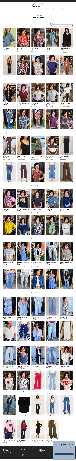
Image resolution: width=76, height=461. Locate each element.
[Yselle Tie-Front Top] (38, 331)
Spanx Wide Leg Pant (49, 440)
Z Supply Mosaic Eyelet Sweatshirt (65, 366)
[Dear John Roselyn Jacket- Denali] (38, 279)
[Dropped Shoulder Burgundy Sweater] (23, 92)
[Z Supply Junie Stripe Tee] (23, 380)
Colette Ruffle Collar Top (21, 235)
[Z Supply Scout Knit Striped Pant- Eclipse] (52, 251)
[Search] (69, 5)
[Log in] (71, 5)
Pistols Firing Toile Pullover (64, 391)
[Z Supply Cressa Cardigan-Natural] (66, 225)
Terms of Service (63, 457)
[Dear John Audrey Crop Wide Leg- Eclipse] (52, 331)
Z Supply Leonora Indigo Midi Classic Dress (23, 263)
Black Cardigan (5, 103)
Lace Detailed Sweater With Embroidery (23, 209)
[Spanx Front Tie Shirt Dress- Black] (38, 429)
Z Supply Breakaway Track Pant (8, 156)
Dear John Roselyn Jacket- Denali (36, 289)
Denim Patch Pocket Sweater (64, 209)
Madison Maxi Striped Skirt (7, 317)
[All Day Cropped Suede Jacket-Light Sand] (9, 65)
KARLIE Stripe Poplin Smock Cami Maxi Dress (52, 290)
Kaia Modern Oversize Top (7, 235)
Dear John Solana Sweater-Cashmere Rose (9, 441)
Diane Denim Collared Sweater (51, 103)
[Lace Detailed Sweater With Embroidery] (23, 198)
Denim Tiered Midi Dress (7, 48)
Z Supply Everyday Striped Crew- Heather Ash (8, 263)
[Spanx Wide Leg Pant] (52, 429)
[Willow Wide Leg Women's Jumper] (9, 119)
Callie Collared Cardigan (35, 103)
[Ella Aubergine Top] (38, 37)
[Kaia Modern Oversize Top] (9, 225)
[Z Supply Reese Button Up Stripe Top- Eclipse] (38, 251)
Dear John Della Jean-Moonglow (51, 415)
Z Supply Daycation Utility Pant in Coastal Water (36, 318)
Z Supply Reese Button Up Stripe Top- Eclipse (37, 263)
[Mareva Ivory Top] (9, 331)
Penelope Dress (48, 48)
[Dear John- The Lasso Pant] (23, 172)
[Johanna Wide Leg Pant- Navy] (23, 331)
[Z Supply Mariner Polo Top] (52, 145)
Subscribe (64, 454)
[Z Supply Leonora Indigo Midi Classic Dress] (23, 251)
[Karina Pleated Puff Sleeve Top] (38, 198)
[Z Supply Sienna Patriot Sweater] (9, 380)
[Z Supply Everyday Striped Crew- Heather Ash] (9, 251)
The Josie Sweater (6, 209)
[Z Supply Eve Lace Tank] (23, 145)
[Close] (73, 443)
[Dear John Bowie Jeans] (52, 172)
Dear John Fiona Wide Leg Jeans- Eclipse (51, 392)
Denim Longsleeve (49, 209)
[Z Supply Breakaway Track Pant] (9, 145)
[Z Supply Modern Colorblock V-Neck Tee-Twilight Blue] (23, 355)
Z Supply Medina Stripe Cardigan (36, 156)
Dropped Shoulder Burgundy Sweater (23, 103)
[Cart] (73, 5)
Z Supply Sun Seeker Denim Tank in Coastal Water (23, 318)
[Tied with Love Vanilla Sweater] (66, 92)
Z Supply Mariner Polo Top (50, 156)
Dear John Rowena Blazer (7, 415)
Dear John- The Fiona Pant (64, 156)
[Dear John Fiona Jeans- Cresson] (9, 279)
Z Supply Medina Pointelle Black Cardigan (65, 49)
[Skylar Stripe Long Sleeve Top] (23, 119)
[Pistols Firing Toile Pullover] (66, 380)
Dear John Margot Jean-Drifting (65, 415)
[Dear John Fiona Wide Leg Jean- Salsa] (38, 380)
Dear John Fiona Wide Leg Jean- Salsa (37, 391)
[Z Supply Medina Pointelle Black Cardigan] (66, 37)
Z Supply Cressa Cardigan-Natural (65, 235)
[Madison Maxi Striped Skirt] (9, 306)
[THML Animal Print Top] (52, 225)
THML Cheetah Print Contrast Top (36, 235)
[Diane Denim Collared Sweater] (52, 92)
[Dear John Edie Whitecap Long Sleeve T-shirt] (38, 405)
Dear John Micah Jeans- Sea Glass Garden (22, 290)
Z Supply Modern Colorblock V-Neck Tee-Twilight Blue (23, 367)
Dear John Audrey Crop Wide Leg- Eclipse (51, 342)
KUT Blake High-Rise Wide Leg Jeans (66, 289)
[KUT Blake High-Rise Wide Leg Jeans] (66, 279)
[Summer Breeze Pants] (66, 331)
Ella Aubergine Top (34, 48)
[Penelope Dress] (52, 37)
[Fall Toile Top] (38, 65)
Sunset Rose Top (19, 48)
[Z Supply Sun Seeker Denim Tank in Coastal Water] (23, 306)
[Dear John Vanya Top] (38, 172)
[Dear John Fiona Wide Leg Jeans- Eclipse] (52, 380)
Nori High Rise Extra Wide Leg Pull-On (52, 317)
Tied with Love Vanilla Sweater (65, 103)
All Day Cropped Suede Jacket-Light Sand (8, 76)
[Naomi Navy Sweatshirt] (52, 65)
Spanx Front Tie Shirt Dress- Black (37, 440)
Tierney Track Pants (34, 366)
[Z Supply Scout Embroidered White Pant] (9, 355)
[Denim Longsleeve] (52, 198)
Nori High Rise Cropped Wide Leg (51, 366)
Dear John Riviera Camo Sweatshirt (66, 262)
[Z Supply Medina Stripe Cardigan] (38, 145)
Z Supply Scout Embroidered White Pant (9, 366)
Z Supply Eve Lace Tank (21, 156)
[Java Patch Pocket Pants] (66, 172)
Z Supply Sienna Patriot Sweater (8, 391)
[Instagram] (73, 0)
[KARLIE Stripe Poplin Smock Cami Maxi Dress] (52, 279)
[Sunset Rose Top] (23, 37)
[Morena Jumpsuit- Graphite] (66, 306)
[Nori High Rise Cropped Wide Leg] (52, 355)
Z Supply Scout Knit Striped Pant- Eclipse (51, 263)
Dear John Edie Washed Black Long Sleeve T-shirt (22, 416)
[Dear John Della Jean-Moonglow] (52, 405)
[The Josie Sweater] (9, 198)
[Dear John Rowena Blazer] (9, 405)
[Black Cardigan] (9, 92)
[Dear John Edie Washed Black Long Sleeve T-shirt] (23, 405)
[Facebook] (71, 0)
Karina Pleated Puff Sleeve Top (36, 209)
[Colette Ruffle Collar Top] (23, 225)
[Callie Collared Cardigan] (38, 92)
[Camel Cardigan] (66, 65)
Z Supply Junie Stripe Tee (21, 391)
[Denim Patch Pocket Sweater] (66, 198)
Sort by (51, 23)
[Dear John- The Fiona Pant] (66, 145)
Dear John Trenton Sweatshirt (22, 440)
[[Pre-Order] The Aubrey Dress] (38, 119)
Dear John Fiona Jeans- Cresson (8, 289)
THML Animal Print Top (49, 235)
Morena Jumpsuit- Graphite (64, 317)
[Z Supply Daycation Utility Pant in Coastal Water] (38, 306)
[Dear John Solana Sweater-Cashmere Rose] (9, 429)
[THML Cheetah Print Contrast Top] (38, 225)
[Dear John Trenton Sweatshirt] (23, 429)
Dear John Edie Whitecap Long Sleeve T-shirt (37, 416)
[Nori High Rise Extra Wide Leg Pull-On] (52, 306)
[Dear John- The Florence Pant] (9, 172)
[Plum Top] (52, 119)
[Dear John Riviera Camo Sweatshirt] (66, 251)
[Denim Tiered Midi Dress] (9, 37)
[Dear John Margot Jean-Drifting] (66, 405)
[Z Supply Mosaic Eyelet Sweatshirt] (66, 355)
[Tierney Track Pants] (38, 355)
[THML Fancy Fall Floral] (23, 65)
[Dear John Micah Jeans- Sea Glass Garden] (23, 279)
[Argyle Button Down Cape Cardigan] (66, 119)
